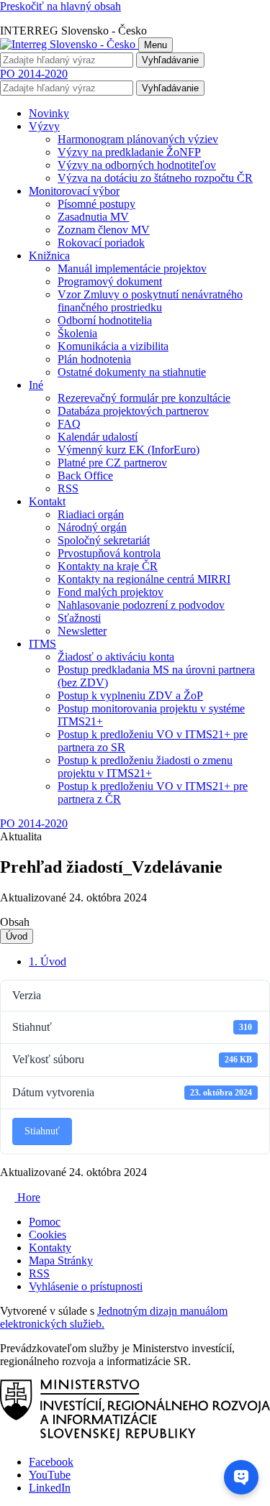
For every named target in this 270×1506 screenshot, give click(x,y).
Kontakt (47, 501)
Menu (155, 45)
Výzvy (44, 126)
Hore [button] (27, 1197)
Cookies (47, 1235)
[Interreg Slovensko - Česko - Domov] (69, 44)
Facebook (51, 1462)
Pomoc (44, 1222)
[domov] (135, 1437)
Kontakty (50, 1247)
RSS (39, 1273)
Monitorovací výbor (74, 191)
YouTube (50, 1475)
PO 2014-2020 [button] (34, 74)
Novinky (49, 113)
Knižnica (49, 255)
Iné (36, 385)
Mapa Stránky (61, 1260)
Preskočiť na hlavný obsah (60, 6)
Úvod (16, 936)
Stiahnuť (42, 1131)
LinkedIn (50, 1488)
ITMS (42, 644)
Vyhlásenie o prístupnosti (86, 1286)
